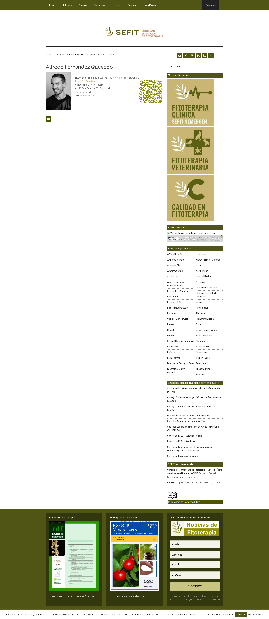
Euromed (171, 335)
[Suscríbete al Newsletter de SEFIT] (195, 556)
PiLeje (199, 302)
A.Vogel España (175, 254)
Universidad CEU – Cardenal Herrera (184, 436)
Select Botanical (204, 335)
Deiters (170, 324)
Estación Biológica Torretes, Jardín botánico (188, 415)
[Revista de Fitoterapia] (74, 556)
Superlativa (201, 352)
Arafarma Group (175, 271)
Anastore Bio (173, 265)
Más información (256, 614)
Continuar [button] (241, 615)
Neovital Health (203, 276)
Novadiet (200, 282)
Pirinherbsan (202, 308)
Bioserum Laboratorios (178, 308)
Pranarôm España (205, 319)
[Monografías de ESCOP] (134, 556)
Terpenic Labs (203, 358)
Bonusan (171, 313)
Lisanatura (201, 254)
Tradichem (201, 363)
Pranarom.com (87, 95)
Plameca (200, 313)
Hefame (171, 352)
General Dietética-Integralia (180, 341)
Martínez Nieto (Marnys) (208, 259)
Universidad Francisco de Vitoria (182, 456)
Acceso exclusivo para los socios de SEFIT (134, 596)
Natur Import (202, 271)
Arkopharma (173, 276)
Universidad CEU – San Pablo (181, 441)
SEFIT (134, 33)
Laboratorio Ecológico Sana (180, 363)
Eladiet (170, 330)
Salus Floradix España (206, 330)
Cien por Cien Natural (177, 319)
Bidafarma (172, 296)
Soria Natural (202, 346)
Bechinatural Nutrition (178, 291)
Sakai (198, 324)
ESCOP (170, 482)
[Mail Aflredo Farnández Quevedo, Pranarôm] (48, 123)
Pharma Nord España (206, 287)
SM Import (201, 341)
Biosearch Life (174, 302)
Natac (199, 265)
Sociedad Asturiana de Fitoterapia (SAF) (187, 421)
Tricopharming (203, 369)
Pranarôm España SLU (86, 81)
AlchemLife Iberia (175, 259)
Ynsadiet (200, 374)
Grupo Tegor (173, 346)
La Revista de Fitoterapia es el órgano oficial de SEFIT (73, 596)
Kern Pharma (173, 358)
